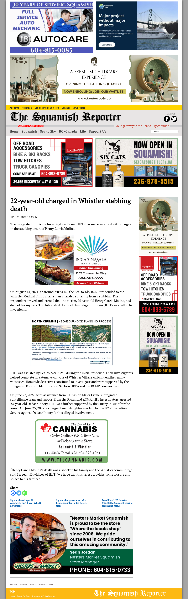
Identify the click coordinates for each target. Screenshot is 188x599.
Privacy (33, 584)
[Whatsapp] (24, 493)
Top (12, 591)
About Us (13, 584)
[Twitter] (18, 493)
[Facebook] (13, 493)
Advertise (23, 584)
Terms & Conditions (45, 584)
